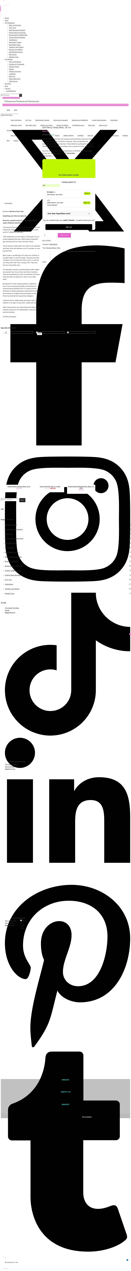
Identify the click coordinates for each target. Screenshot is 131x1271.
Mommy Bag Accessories (17, 33)
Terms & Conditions (65, 1112)
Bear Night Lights (15, 45)
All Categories (10, 23)
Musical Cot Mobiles (16, 50)
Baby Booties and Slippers (14, 529)
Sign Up (69, 227)
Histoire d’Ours (14, 67)
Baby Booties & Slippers (17, 30)
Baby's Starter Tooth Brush (14, 538)
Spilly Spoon (13, 81)
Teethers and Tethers (16, 47)
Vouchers (8, 84)
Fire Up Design (87, 1117)
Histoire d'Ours (51, 248)
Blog (6, 86)
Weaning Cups (13, 57)
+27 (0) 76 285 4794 (65, 1095)
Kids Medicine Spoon (16, 52)
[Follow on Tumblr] (67, 1251)
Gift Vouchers (9, 548)
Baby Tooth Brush (15, 25)
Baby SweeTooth (14, 79)
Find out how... (47, 156)
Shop (6, 20)
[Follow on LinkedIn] (67, 880)
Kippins (11, 69)
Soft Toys (12, 28)
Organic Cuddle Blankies (13, 571)
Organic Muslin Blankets (17, 37)
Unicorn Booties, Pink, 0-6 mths (50, 486)
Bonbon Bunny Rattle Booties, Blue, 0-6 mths (81, 487)
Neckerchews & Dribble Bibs (18, 35)
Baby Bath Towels (15, 42)
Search (22, 500)
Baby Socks (13, 54)
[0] (5, 1257)
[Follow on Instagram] (67, 590)
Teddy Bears (13, 40)
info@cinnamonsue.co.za (65, 1098)
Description (8, 203)
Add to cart (64, 235)
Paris (58, 248)
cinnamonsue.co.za (65, 1100)
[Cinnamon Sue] (22, 101)
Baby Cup (12, 76)
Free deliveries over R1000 (11, 98)
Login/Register (11, 91)
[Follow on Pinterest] (67, 1049)
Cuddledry (12, 74)
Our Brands (8, 59)
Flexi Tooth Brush (15, 62)
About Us (65, 1088)
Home (7, 18)
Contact (7, 88)
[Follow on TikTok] (67, 735)
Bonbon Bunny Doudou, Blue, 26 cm (19, 486)
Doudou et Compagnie (16, 64)
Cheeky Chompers (15, 71)
